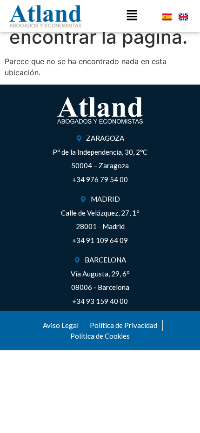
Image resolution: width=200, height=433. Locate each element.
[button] (132, 16)
